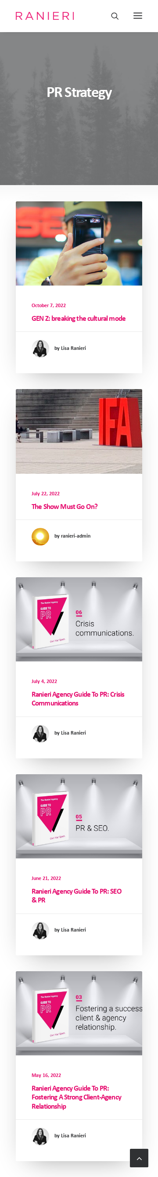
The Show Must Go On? (64, 507)
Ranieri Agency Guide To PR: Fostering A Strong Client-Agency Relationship (76, 1097)
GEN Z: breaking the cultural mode (79, 319)
